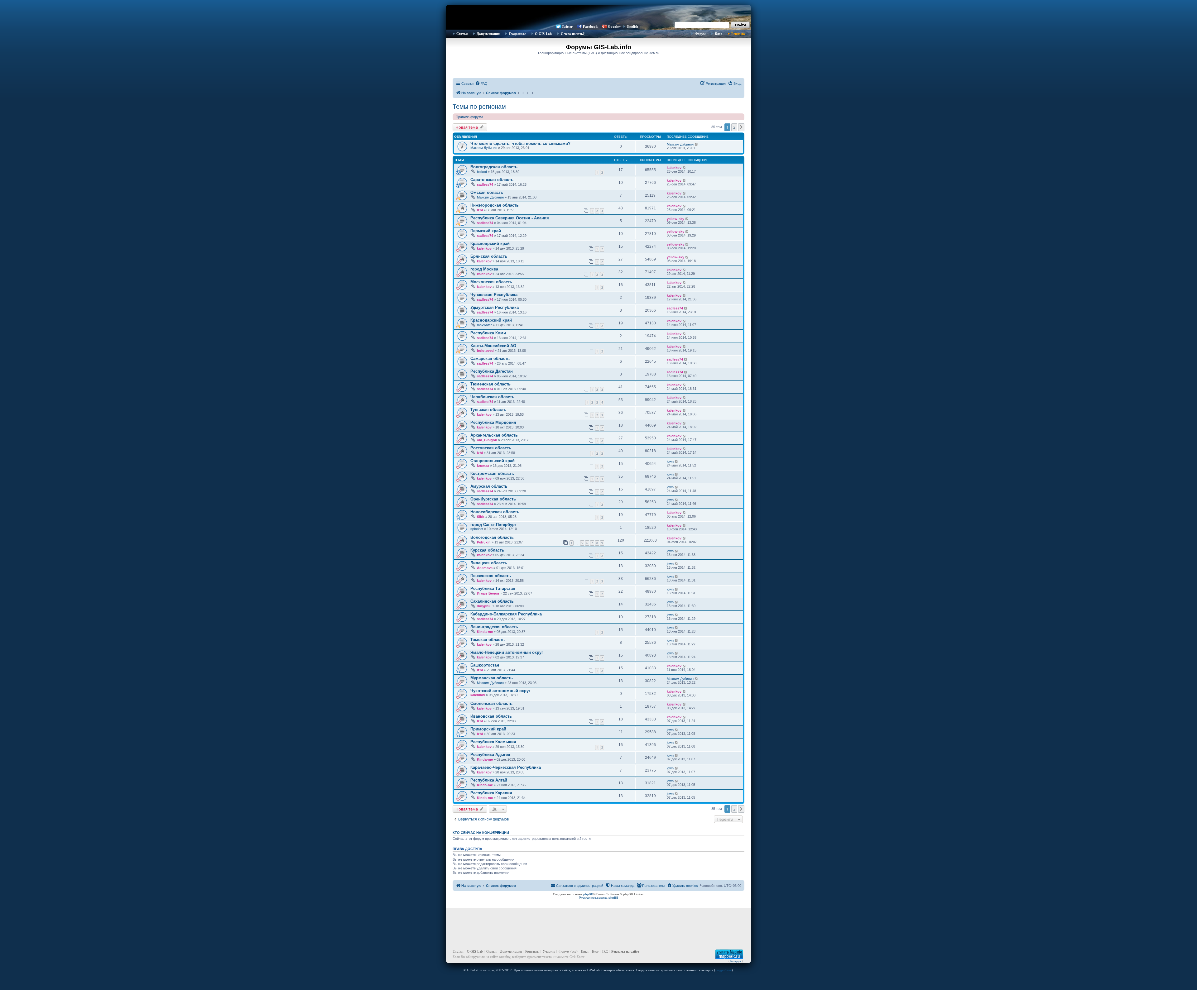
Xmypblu (484, 606)
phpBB (588, 894)
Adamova (485, 568)
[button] (741, 127)
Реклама (738, 34)
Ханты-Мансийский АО (493, 345)
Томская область (487, 639)
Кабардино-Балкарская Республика (506, 614)
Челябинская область (492, 397)
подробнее (723, 970)
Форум (700, 34)
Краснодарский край (491, 320)
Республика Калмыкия (493, 741)
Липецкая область (488, 563)
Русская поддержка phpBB (598, 897)
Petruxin (484, 542)
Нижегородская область (494, 205)
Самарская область (490, 358)
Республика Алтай (488, 780)
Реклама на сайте (625, 951)
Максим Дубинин (483, 148)
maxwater (484, 325)
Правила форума (469, 117)
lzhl (480, 210)
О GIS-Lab (543, 34)
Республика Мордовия (493, 422)
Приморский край (488, 729)
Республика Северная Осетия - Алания (509, 218)
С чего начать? (573, 34)
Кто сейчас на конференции (481, 833)
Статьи (462, 34)
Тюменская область (490, 384)
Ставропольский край (492, 460)
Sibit (480, 517)
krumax (483, 465)
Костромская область (492, 473)
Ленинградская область (494, 626)
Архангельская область (494, 435)
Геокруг (736, 961)
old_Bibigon (487, 440)
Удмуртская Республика (494, 307)
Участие (549, 951)
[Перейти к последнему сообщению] (697, 144)
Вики (585, 951)
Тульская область (488, 409)
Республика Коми (488, 333)
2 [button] (734, 127)
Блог (718, 34)
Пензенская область (490, 575)
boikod (482, 172)
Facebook (590, 26)
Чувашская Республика (493, 294)
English (632, 26)
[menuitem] (481, 83)
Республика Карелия (491, 793)
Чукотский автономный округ (500, 690)
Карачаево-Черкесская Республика (505, 767)
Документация (488, 34)
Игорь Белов (488, 593)
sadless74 (485, 184)
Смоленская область (491, 703)
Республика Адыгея (490, 754)
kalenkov (674, 168)
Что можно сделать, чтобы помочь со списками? (520, 143)
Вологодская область (492, 537)
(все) (574, 951)
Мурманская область (491, 678)
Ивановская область (491, 716)
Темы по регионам (479, 106)
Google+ (614, 26)
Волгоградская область (493, 167)
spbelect (476, 529)
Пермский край (485, 230)
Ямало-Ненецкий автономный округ (506, 652)
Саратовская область (491, 179)
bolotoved (485, 350)
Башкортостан (484, 665)
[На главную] (598, 14)
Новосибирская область (494, 511)
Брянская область (488, 256)
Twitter (567, 26)
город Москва (484, 269)
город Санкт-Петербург (493, 524)
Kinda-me (485, 632)
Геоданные (517, 34)
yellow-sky (675, 219)
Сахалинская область (492, 601)
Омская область (486, 192)
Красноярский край (490, 243)
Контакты (532, 951)
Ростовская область (490, 448)
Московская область (491, 282)
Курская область (487, 550)
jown (670, 461)
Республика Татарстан (492, 588)
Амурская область (488, 486)
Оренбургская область (493, 499)
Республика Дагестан (491, 371)
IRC (605, 951)
